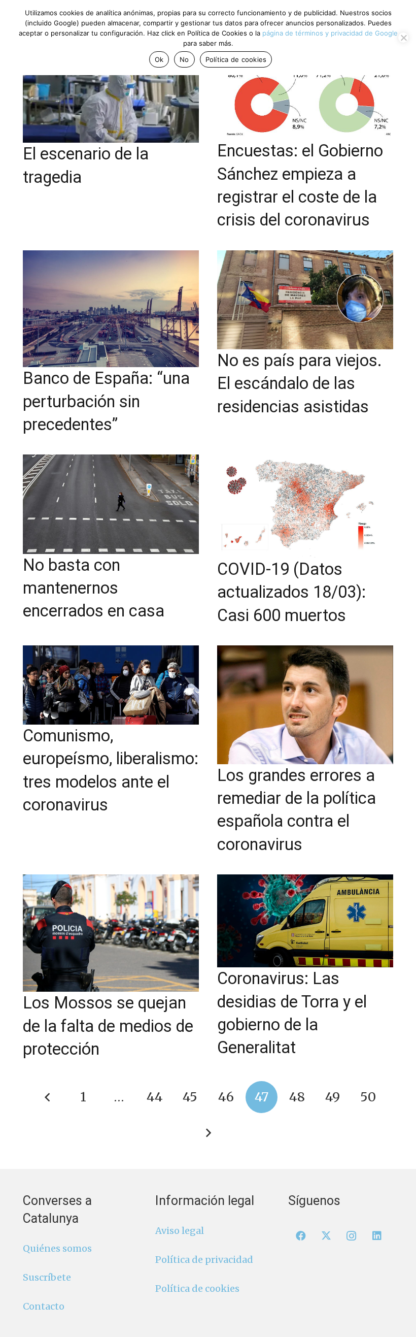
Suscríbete (47, 1277)
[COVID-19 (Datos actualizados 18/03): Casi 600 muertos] (305, 506)
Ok (159, 59)
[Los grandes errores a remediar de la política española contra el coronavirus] (305, 704)
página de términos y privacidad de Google (330, 33)
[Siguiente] (208, 1133)
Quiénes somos (57, 1248)
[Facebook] (301, 1236)
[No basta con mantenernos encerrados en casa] (111, 503)
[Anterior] (48, 1097)
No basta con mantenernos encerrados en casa (93, 588)
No (184, 59)
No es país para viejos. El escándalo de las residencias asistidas (299, 383)
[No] (403, 37)
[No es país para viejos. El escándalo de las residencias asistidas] (305, 299)
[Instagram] (351, 1236)
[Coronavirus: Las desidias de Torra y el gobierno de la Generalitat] (305, 920)
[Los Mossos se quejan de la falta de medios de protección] (111, 933)
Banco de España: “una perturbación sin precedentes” (106, 401)
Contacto (43, 1306)
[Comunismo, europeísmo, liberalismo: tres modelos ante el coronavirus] (111, 685)
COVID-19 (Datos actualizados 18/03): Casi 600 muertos (291, 592)
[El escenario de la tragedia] (111, 93)
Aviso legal (179, 1230)
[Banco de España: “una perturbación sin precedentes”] (111, 309)
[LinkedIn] (377, 1236)
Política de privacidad (204, 1259)
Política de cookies (197, 1288)
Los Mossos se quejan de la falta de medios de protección (108, 1026)
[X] (326, 1236)
